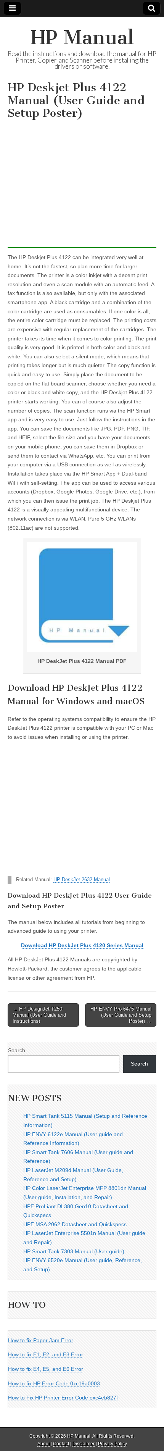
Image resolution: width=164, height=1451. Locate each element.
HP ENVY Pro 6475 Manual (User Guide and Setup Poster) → (120, 1015)
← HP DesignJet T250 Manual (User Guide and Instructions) (39, 1015)
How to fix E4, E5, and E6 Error (45, 1369)
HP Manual (82, 37)
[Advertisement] (82, 186)
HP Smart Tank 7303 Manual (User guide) (73, 1251)
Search (16, 1050)
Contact (61, 1443)
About (43, 1443)
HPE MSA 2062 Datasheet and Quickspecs (75, 1224)
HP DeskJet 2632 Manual (81, 879)
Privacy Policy (112, 1443)
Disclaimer (83, 1443)
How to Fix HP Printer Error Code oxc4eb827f (63, 1398)
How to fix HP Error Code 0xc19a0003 (54, 1383)
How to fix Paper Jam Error (40, 1340)
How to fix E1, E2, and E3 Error (45, 1354)
